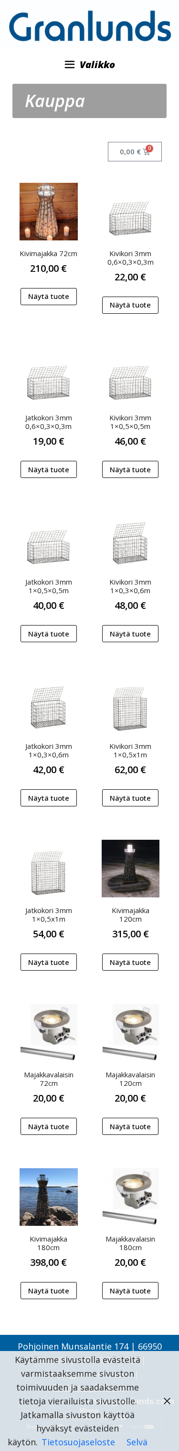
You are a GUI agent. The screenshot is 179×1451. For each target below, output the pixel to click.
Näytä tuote (48, 296)
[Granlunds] (89, 24)
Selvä (136, 1442)
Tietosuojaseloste (78, 1442)
